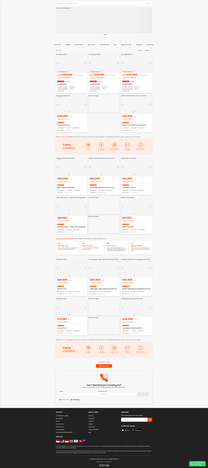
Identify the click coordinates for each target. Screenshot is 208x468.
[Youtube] (105, 465)
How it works (91, 426)
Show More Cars (104, 366)
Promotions (57, 45)
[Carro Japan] (76, 441)
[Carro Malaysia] (62, 441)
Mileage (67, 45)
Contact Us (91, 418)
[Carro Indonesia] (67, 441)
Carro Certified (60, 424)
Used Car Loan (60, 426)
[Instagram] (103, 465)
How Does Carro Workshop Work (64, 432)
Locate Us (91, 421)
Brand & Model (79, 45)
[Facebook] (100, 465)
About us (90, 415)
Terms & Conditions (93, 429)
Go (150, 420)
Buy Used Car (59, 418)
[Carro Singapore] (58, 441)
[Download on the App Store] (126, 430)
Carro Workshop (60, 429)
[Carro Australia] (85, 441)
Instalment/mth (104, 45)
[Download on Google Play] (137, 430)
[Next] (85, 63)
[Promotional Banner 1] (104, 20)
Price (115, 45)
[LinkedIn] (108, 465)
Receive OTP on (70, 399)
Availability (139, 45)
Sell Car (58, 421)
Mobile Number (102, 391)
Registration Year (126, 45)
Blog (89, 432)
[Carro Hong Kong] (80, 441)
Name (61, 391)
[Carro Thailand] (71, 441)
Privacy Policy (108, 462)
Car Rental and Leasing (62, 415)
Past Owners (91, 45)
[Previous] (57, 63)
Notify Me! (143, 394)
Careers (90, 424)
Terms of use (99, 462)
